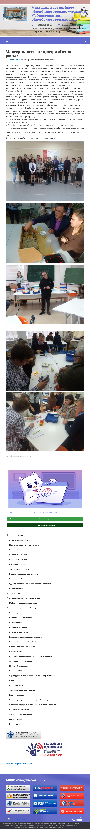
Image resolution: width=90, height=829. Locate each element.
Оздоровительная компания (21, 661)
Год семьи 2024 (15, 671)
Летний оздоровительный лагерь (23, 608)
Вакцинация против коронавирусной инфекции (29, 700)
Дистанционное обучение (20, 569)
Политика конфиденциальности (19, 763)
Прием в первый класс (18, 632)
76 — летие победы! (17, 579)
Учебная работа (16, 535)
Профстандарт (15, 622)
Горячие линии (15, 719)
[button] (7, 41)
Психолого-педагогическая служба (24, 545)
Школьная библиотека (18, 564)
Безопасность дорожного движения (24, 598)
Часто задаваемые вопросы (20, 714)
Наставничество (16, 588)
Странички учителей (18, 559)
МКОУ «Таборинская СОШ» (25, 780)
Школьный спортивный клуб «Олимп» (25, 642)
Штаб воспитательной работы (22, 646)
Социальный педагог (18, 554)
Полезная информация (19, 709)
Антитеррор (14, 593)
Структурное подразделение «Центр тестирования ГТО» (33, 675)
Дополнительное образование (22, 690)
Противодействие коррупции (21, 613)
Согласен (84, 824)
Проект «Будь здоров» (18, 666)
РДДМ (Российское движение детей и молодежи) (30, 584)
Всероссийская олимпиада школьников (25, 574)
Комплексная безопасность (20, 617)
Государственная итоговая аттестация (25, 637)
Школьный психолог (17, 550)
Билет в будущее (16, 685)
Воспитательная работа (19, 540)
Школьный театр (16, 651)
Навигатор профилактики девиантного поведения (30, 656)
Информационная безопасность (23, 603)
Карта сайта (14, 724)
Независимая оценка (18, 627)
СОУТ (11, 680)
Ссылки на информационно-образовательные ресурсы (32, 705)
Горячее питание (16, 695)
